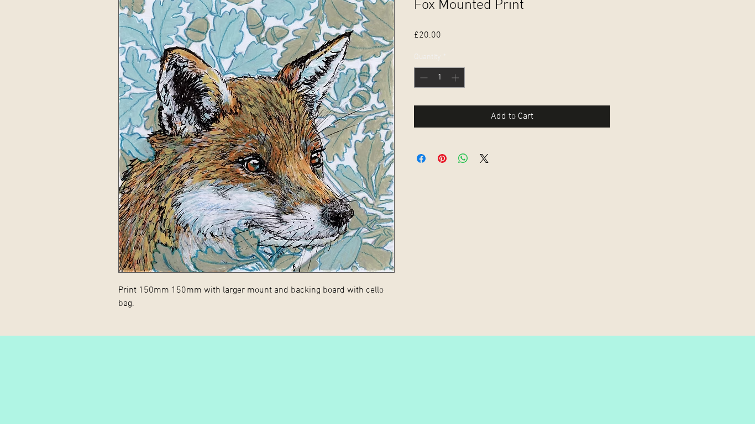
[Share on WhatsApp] (463, 158)
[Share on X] (484, 158)
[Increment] (456, 77)
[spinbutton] (439, 77)
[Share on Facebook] (421, 158)
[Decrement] (422, 77)
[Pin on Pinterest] (442, 158)
